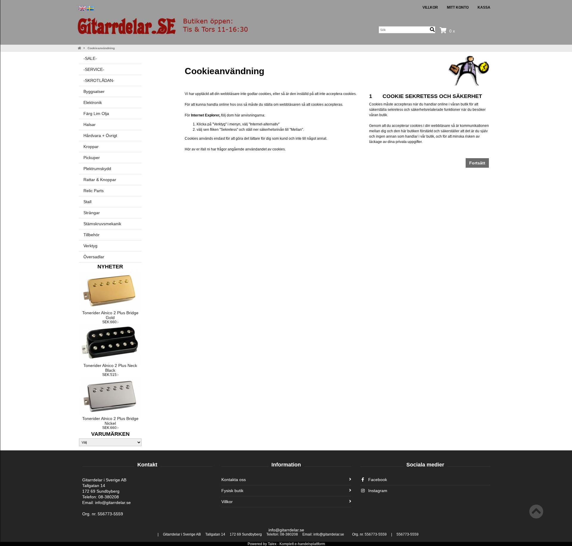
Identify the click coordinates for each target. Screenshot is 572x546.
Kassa (484, 7)
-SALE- (90, 58)
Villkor (430, 7)
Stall (87, 201)
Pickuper (91, 157)
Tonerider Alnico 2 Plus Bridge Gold (110, 315)
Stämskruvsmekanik (102, 223)
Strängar (91, 212)
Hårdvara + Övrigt (100, 135)
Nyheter (110, 267)
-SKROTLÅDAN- (98, 80)
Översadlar (93, 256)
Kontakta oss (233, 479)
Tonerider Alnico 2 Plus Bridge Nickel (110, 421)
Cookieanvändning (101, 48)
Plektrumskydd (97, 168)
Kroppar (91, 146)
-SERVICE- (93, 69)
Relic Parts (93, 190)
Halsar (89, 124)
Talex (272, 544)
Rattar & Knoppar (99, 179)
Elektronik (92, 102)
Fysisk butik (232, 490)
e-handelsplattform (310, 544)
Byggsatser (94, 91)
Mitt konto (458, 7)
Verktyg (90, 245)
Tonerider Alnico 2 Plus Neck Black (110, 368)
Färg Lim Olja (96, 113)
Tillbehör (91, 234)
